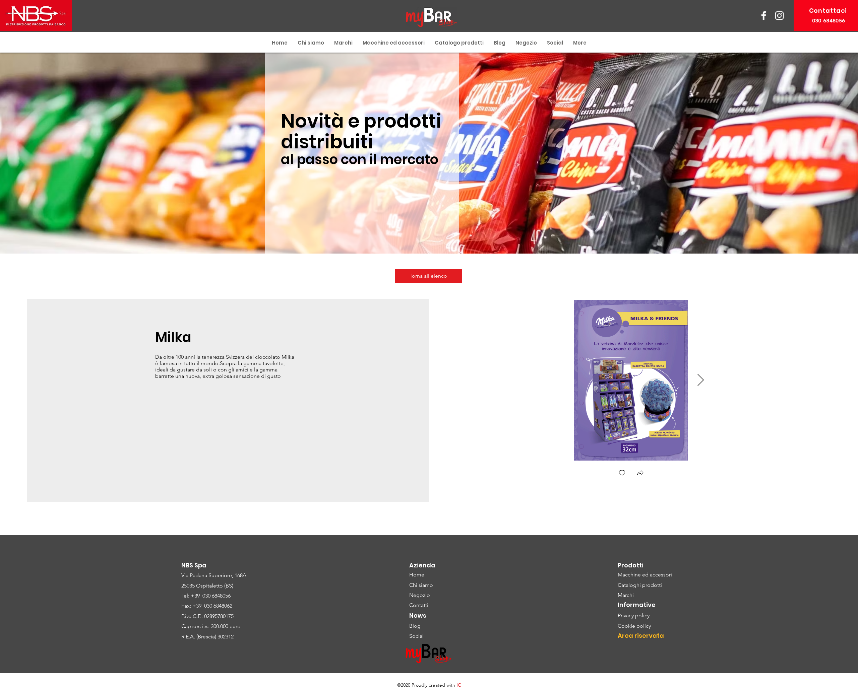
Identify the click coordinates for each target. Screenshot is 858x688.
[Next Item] (700, 380)
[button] (640, 473)
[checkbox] (622, 473)
